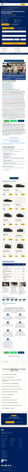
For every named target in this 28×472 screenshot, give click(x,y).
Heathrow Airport (3, 440)
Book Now (22, 4)
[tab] (8, 28)
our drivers (21, 98)
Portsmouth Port (12, 441)
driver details (21, 112)
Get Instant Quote (14, 43)
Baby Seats (4, 287)
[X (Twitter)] (5, 436)
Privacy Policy (21, 448)
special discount (7, 116)
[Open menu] (26, 4)
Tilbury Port (11, 445)
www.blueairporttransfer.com (13, 154)
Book (10, 194)
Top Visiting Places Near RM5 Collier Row (8, 88)
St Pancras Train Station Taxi (6, 142)
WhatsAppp (14, 120)
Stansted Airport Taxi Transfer (6, 96)
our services (17, 100)
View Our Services (14, 178)
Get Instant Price (5, 24)
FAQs (20, 441)
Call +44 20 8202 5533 (15, 24)
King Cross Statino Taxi (6, 143)
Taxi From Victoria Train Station (14, 142)
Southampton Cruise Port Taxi (6, 139)
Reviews (20, 442)
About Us (20, 440)
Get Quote (21, 120)
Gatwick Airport (3, 441)
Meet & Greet (21, 287)
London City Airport (3, 446)
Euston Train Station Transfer (14, 143)
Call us (7, 120)
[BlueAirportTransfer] (2, 4)
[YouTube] (7, 436)
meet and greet (16, 113)
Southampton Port (12, 440)
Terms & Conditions (3, 470)
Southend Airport (3, 445)
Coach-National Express (6, 169)
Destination (3, 34)
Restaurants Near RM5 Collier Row (7, 85)
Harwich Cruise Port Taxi (6, 140)
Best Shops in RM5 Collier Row (6, 87)
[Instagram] (3, 436)
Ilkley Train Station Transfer (9, 144)
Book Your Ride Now (10, 422)
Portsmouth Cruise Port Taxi (14, 140)
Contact (15, 470)
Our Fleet (20, 444)
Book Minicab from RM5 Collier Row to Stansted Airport (14, 60)
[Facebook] (2, 436)
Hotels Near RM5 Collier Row (6, 83)
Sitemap (12, 470)
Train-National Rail (6, 170)
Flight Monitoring (13, 287)
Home (2, 7)
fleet (24, 103)
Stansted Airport (3, 442)
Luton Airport (3, 444)
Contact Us (20, 446)
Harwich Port (12, 444)
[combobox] (15, 31)
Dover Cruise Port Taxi (14, 139)
